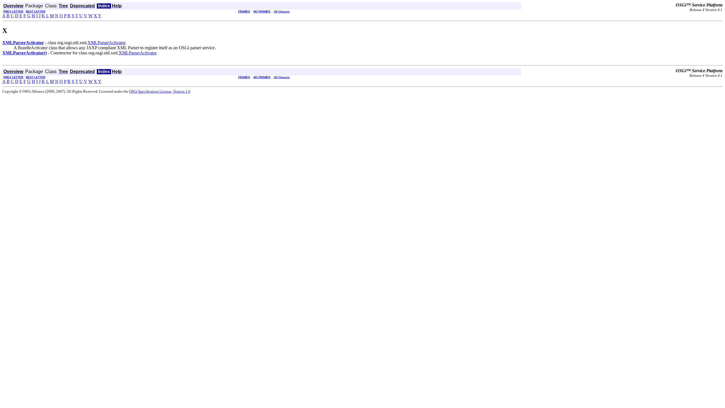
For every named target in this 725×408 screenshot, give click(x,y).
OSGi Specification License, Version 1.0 (159, 91)
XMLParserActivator (106, 42)
